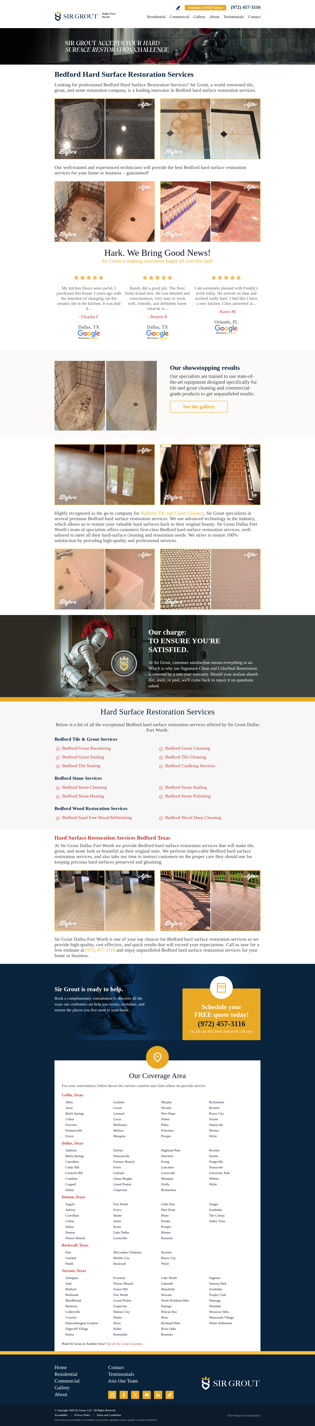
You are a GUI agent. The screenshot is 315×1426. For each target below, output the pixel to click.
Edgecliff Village (76, 1329)
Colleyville (72, 1312)
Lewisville (168, 1173)
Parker (165, 1119)
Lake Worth (169, 1278)
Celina (69, 1119)
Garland (118, 1102)
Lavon (117, 1108)
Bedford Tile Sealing (81, 765)
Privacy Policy (82, 1415)
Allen (69, 1102)
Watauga (215, 1300)
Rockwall (119, 1263)
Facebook (124, 1395)
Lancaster (167, 1167)
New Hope (168, 1113)
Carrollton (72, 1161)
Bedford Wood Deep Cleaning (193, 817)
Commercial (179, 16)
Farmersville (73, 1130)
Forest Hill (120, 1289)
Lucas (117, 1119)
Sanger (213, 1204)
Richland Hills (170, 1323)
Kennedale (120, 1334)
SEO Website (235, 1415)
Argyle (70, 1204)
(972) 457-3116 (245, 7)
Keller (117, 1329)
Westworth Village (221, 1317)
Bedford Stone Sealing (186, 787)
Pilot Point (168, 1210)
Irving (165, 1161)
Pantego (166, 1306)
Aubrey (70, 1210)
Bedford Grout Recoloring (86, 748)
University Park (219, 1173)
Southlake (215, 1210)
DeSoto (118, 1150)
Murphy (166, 1102)
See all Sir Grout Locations (124, 1344)
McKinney (120, 1125)
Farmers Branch (124, 1161)
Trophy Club (217, 1295)
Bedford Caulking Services (190, 765)
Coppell (70, 1184)
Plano (165, 1125)
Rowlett (214, 1108)
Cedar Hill (72, 1167)
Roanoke (167, 1238)
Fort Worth (120, 1204)
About (214, 16)
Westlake (215, 1306)
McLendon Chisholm (127, 1252)
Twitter (135, 1395)
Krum (117, 1227)
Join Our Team (123, 1381)
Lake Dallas (121, 1232)
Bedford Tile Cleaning (185, 756)
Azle (68, 1283)
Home (61, 1367)
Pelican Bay (169, 1312)
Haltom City (121, 1312)
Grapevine (120, 1190)
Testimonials (233, 16)
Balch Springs (74, 1113)
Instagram (112, 1395)
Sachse (213, 1119)
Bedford (70, 1289)
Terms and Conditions (109, 1415)
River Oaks (168, 1329)
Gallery (199, 16)
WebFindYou (253, 1415)
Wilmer (214, 1178)
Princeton (167, 1130)
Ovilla (165, 1184)
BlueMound (73, 1300)
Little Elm (168, 1204)
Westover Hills (219, 1312)
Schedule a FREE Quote (205, 7)
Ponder (165, 1221)
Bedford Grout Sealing (83, 756)
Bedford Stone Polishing (188, 795)
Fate (68, 1252)
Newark (166, 1295)
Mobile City (121, 1258)
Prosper (166, 1136)
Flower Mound (75, 1238)
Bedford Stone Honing (83, 795)
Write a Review (178, 8)
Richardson (216, 1102)
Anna (69, 1108)
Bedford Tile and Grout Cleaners (172, 513)
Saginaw (214, 1278)
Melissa (118, 1130)
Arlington (71, 1278)
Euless (69, 1334)
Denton (70, 1232)
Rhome (166, 1232)
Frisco (69, 1136)
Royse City (216, 1113)
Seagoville (216, 1161)
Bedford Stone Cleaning (84, 787)
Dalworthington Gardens (81, 1323)
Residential (156, 16)
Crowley (71, 1317)
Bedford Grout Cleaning (187, 748)
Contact (254, 16)
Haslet (117, 1215)
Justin (117, 1221)
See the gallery (199, 406)
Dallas (69, 1190)
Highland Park (170, 1150)
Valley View (217, 1221)
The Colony (217, 1215)
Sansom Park (217, 1283)
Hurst (117, 1323)
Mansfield (167, 1289)
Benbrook (71, 1295)
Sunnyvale (216, 1125)
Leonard (118, 1113)
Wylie (213, 1136)
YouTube (147, 1395)
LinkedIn (158, 1395)
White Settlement (220, 1323)
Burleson (71, 1306)
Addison (71, 1150)
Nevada (166, 1108)
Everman (119, 1278)
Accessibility (61, 1415)
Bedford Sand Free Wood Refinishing (97, 817)
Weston (214, 1130)
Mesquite (119, 1136)
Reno (164, 1317)
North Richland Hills (175, 1300)
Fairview (71, 1125)
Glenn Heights (123, 1178)
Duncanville (121, 1156)
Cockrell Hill (74, 1173)
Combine (71, 1178)
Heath (69, 1263)
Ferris (117, 1167)
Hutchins (167, 1156)
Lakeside (167, 1283)
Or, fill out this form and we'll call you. (221, 1031)
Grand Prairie (122, 1184)
